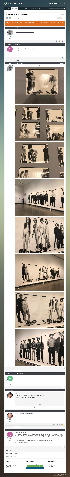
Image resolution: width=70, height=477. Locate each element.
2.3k (10, 384)
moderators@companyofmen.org (13, 467)
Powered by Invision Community (58, 475)
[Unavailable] (24, 32)
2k (10, 38)
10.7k (10, 400)
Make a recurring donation (35, 468)
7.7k (10, 440)
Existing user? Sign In (52, 3)
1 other (60, 57)
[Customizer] (62, 3)
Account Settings (51, 463)
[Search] (64, 8)
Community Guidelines (51, 465)
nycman (9, 44)
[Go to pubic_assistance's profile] (10, 395)
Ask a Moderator (50, 464)
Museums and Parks (20, 18)
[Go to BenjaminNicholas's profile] (10, 416)
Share (54, 17)
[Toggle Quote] (16, 393)
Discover (33, 8)
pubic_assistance (46, 41)
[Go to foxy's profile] (7, 18)
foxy (10, 27)
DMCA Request (50, 466)
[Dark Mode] (65, 3)
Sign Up (59, 3)
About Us (8, 8)
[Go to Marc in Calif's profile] (10, 378)
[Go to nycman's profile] (10, 49)
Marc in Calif (10, 373)
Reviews (20, 8)
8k (10, 421)
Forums (14, 8)
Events (39, 8)
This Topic (60, 8)
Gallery (27, 8)
